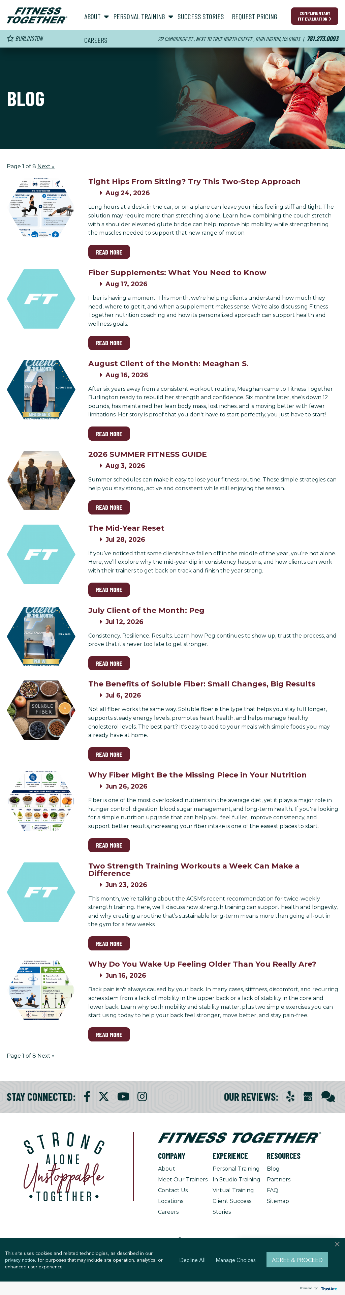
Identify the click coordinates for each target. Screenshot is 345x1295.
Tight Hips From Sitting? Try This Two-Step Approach (194, 181)
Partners (278, 1179)
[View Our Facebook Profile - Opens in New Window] (87, 1096)
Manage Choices (236, 1259)
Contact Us (173, 1190)
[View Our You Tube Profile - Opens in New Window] (123, 1096)
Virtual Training (233, 1190)
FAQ (272, 1190)
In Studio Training (236, 1179)
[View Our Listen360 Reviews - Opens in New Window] (328, 1096)
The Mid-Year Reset (126, 528)
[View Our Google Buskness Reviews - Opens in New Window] (308, 1097)
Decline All (192, 1259)
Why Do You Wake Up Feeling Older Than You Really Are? (202, 964)
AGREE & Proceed (297, 1259)
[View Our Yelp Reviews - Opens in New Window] (290, 1096)
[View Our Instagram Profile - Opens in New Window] (142, 1096)
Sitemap (278, 1201)
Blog (273, 1169)
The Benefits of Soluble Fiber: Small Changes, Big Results (201, 683)
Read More (109, 252)
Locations (170, 1201)
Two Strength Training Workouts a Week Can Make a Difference (194, 869)
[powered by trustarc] (328, 1288)
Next (46, 166)
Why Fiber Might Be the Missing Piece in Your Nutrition (197, 774)
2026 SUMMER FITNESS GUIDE (147, 454)
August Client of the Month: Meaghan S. (168, 363)
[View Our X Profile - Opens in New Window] (104, 1096)
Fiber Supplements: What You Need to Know (177, 272)
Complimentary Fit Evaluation (314, 16)
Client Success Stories (232, 1206)
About (166, 1169)
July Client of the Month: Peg (146, 610)
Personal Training (236, 1169)
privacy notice (20, 1259)
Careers (168, 1212)
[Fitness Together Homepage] (37, 15)
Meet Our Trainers (183, 1179)
